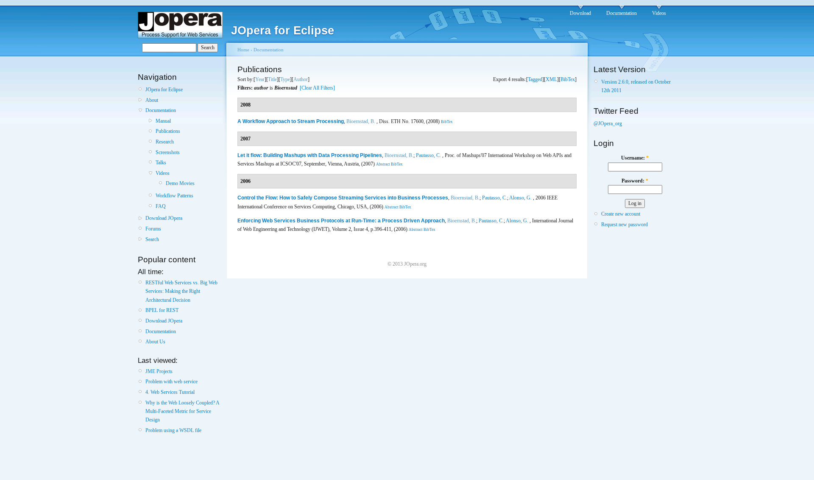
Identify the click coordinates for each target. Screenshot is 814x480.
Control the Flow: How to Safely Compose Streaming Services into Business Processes (342, 198)
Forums (153, 229)
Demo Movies (180, 183)
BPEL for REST (161, 310)
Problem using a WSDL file (173, 430)
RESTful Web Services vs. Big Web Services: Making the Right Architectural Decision (181, 291)
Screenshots (168, 152)
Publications (168, 131)
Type (285, 79)
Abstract (383, 164)
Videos (659, 13)
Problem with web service (171, 382)
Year (260, 79)
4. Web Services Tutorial (170, 392)
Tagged (535, 79)
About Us (155, 342)
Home (243, 49)
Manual (163, 121)
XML (551, 79)
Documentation (621, 13)
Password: (635, 181)
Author (300, 79)
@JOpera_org (608, 123)
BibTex (567, 79)
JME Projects (159, 371)
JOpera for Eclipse (164, 90)
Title (272, 79)
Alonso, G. (520, 198)
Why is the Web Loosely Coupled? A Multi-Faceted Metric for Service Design (182, 411)
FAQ (161, 206)
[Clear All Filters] (317, 88)
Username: (635, 158)
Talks (161, 163)
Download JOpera (163, 218)
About (151, 100)
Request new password (624, 224)
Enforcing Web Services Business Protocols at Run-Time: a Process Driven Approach (341, 221)
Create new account (620, 214)
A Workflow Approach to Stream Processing (290, 121)
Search (152, 239)
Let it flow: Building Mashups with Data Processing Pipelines (309, 155)
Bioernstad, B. (360, 121)
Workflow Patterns (174, 196)
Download (580, 13)
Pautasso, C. (428, 155)
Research (165, 142)
